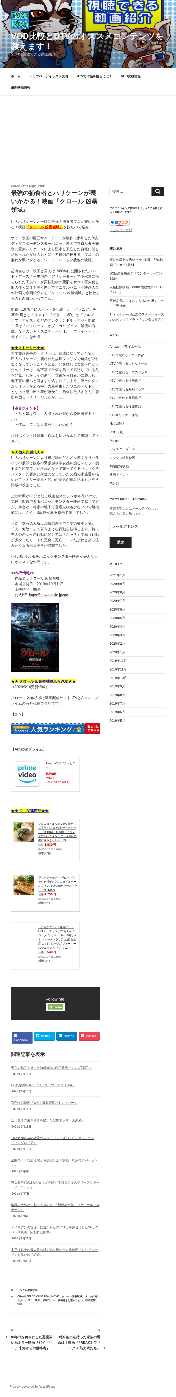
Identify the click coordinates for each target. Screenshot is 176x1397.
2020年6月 (117, 609)
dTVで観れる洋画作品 (125, 380)
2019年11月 (118, 669)
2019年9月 (117, 686)
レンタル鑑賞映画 (27, 1290)
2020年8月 (117, 592)
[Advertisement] (88, 130)
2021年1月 (117, 575)
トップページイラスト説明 (49, 76)
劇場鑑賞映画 (119, 466)
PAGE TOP (168, 1351)
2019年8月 (117, 695)
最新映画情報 (20, 87)
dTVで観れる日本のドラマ (129, 372)
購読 (120, 542)
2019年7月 (117, 703)
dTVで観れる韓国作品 (125, 406)
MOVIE (55, 1296)
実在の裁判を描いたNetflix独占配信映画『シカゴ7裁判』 (51, 1067)
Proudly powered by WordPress (32, 1386)
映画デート (49, 1300)
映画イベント (119, 474)
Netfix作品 (117, 423)
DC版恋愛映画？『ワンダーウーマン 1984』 (43, 1085)
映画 (37, 1300)
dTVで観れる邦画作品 (125, 398)
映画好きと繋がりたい (70, 1300)
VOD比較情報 (131, 76)
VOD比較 (116, 432)
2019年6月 (117, 712)
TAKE (41, 186)
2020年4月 (117, 626)
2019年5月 (117, 720)
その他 (114, 440)
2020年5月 (117, 618)
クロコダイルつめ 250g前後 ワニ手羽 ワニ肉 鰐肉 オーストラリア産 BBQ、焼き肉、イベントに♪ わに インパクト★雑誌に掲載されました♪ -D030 (57, 832)
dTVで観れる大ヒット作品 (129, 363)
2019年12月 (118, 660)
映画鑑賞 (90, 1300)
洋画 (19, 1304)
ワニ (30, 1300)
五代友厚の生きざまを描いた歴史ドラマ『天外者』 (48, 1120)
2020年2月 (117, 643)
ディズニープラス (122, 449)
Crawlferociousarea (33, 1296)
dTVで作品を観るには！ (94, 76)
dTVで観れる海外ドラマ (127, 389)
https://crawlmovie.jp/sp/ (48, 595)
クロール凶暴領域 (72, 1296)
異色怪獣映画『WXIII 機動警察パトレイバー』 (44, 1102)
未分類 (114, 483)
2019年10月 (118, 678)
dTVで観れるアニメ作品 (127, 355)
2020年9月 (117, 584)
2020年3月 (117, 635)
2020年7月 (117, 601)
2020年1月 (117, 652)
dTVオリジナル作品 (124, 415)
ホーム (16, 76)
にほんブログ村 (121, 230)
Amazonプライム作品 (125, 346)
